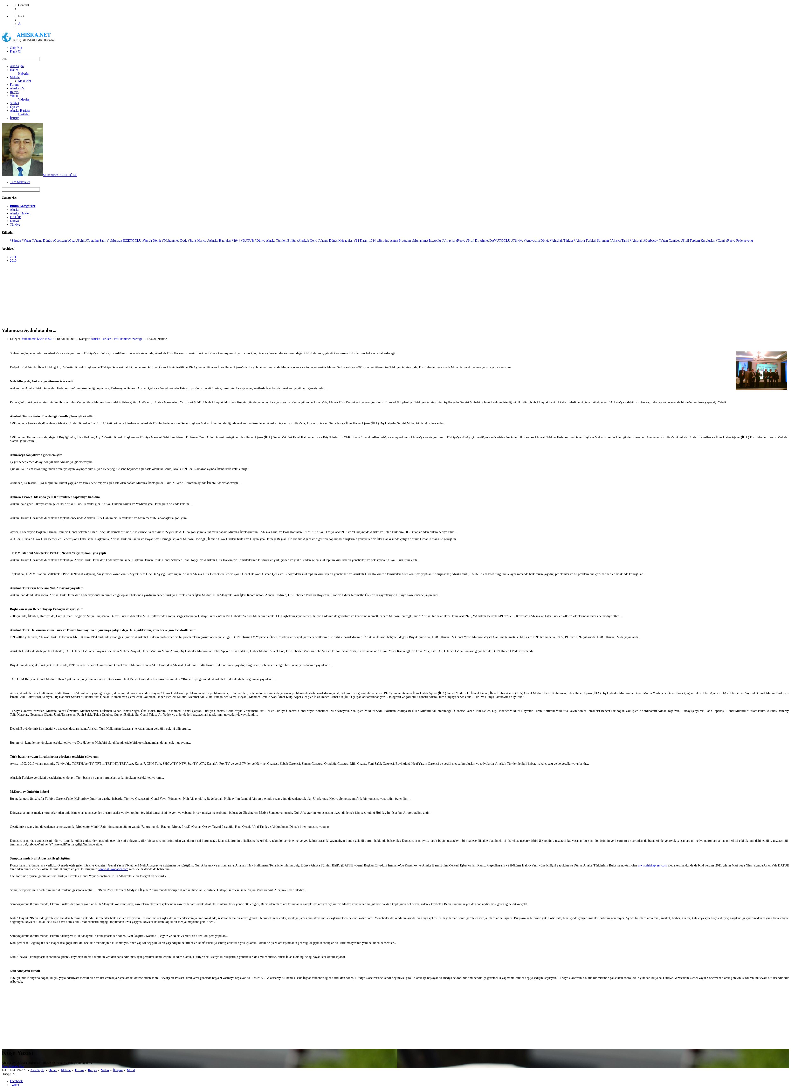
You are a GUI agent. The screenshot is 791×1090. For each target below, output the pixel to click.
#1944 (236, 240)
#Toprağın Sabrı (95, 240)
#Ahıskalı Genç (306, 240)
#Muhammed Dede (174, 240)
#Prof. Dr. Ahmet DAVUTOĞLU (488, 240)
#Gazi (71, 240)
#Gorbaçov (650, 240)
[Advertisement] (125, 294)
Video (105, 1070)
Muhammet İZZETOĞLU (60, 175)
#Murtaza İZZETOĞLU (126, 240)
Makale (66, 1070)
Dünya (14, 220)
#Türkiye (517, 240)
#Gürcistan (60, 240)
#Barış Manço (197, 240)
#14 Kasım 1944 (365, 240)
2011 (13, 257)
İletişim (118, 1070)
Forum (79, 1070)
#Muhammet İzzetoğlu (426, 240)
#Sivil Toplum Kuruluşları (698, 240)
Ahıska (14, 209)
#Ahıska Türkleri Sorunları (591, 240)
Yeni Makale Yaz (13, 1066)
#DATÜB (247, 240)
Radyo (92, 1070)
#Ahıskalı (636, 240)
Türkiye (15, 224)
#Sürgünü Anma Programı (394, 240)
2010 (13, 260)
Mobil (131, 1070)
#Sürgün (15, 240)
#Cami (720, 240)
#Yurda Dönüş (151, 240)
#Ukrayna (448, 240)
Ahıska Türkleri (20, 213)
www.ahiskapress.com (652, 865)
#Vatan (26, 240)
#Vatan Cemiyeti (669, 240)
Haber (53, 1070)
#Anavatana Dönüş (536, 240)
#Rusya (460, 240)
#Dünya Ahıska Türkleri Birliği (275, 240)
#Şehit (80, 240)
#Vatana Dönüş (42, 240)
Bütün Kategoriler (22, 206)
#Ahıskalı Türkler (561, 240)
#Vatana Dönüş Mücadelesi (335, 240)
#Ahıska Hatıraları (219, 240)
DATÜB (15, 217)
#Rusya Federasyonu (739, 240)
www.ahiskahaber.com (113, 869)
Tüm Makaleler (20, 182)
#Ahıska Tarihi (619, 240)
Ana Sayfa (37, 1070)
